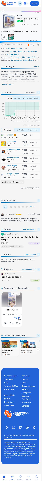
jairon (6, 273)
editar (36, 66)
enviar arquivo (31, 269)
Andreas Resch (13, 54)
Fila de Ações (16, 57)
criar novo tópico (30, 230)
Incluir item (9, 402)
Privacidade (9, 389)
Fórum (7, 399)
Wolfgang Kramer (30, 51)
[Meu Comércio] (26, 3)
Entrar (34, 3)
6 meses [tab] (17, 98)
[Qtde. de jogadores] (24, 21)
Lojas (24, 383)
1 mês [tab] (10, 98)
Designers (26, 396)
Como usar (9, 405)
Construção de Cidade (19, 60)
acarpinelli (7, 234)
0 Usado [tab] (20, 130)
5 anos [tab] (36, 98)
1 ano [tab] (23, 98)
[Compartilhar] (38, 45)
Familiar (26, 40)
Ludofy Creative (16, 48)
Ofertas (25, 379)
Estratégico (34, 40)
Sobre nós (9, 379)
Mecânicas (26, 402)
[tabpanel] (20, 158)
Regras (35, 280)
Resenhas (35, 243)
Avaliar (32, 207)
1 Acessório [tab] (33, 130)
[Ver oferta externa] (20, 136)
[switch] (25, 125)
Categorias (26, 392)
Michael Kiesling (16, 51)
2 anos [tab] (29, 98)
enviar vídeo (31, 255)
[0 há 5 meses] (19, 215)
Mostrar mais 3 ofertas (11, 182)
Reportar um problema (31, 188)
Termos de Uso (11, 386)
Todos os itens (28, 386)
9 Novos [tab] (7, 130)
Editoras (25, 406)
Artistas (25, 389)
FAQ (6, 383)
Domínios (26, 399)
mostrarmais (6, 84)
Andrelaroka (9, 214)
